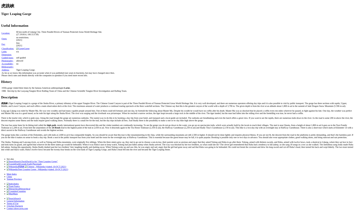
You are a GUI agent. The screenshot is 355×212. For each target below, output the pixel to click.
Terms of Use (12, 203)
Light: (4, 51)
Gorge (27, 48)
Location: (6, 33)
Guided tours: (7, 58)
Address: (5, 70)
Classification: (8, 48)
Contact (17, 208)
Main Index (12, 174)
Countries (21, 191)
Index (16, 184)
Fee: (3, 44)
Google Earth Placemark (31, 164)
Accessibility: (7, 64)
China (9, 176)
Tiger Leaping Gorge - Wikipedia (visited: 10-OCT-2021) (43, 169)
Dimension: (7, 54)
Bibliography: (8, 67)
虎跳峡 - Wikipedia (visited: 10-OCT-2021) (42, 166)
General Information (15, 201)
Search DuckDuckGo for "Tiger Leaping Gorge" (36, 161)
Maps (15, 194)
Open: (4, 39)
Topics (17, 186)
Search (18, 198)
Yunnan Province (14, 179)
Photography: (7, 61)
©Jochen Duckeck (15, 206)
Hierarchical (25, 189)
